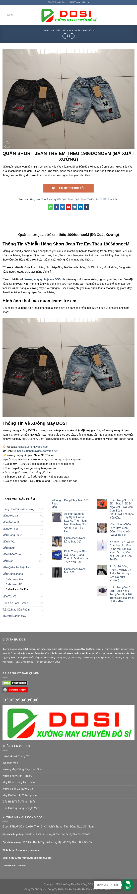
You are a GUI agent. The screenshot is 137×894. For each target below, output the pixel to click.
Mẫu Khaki (9, 548)
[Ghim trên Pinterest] (68, 207)
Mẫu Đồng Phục (12, 535)
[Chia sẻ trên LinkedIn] (80, 207)
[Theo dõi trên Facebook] (5, 700)
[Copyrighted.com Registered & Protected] (15, 691)
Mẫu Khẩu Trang (12, 554)
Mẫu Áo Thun (11, 528)
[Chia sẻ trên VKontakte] (74, 207)
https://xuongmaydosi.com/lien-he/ (37, 451)
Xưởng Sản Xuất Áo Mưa (18, 788)
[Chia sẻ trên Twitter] (62, 207)
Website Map (10, 762)
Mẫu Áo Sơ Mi (11, 522)
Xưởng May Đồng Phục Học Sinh (22, 769)
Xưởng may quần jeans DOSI (42, 279)
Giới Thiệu (75, 2)
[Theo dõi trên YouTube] (35, 700)
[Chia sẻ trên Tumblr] (86, 207)
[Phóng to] (7, 144)
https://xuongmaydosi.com (33, 446)
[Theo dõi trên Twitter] (17, 700)
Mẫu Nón (8, 561)
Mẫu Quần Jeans (64, 30)
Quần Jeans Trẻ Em (84, 30)
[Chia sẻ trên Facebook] (56, 207)
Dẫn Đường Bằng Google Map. (21, 808)
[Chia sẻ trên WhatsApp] (50, 207)
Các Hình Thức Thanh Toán (19, 801)
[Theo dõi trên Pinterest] (23, 700)
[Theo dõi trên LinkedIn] (29, 700)
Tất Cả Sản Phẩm (56, 2)
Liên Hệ (85, 2)
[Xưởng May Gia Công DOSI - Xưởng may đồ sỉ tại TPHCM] (68, 15)
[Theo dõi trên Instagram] (11, 700)
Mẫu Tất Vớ (10, 596)
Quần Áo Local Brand (15, 603)
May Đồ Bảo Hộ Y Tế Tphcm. (20, 795)
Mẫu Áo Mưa (10, 515)
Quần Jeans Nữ (14, 584)
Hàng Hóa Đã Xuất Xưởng (43, 199)
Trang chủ (48, 30)
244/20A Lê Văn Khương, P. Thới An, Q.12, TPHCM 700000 (57, 834)
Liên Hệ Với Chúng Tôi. (17, 756)
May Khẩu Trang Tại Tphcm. (19, 782)
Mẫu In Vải (9, 541)
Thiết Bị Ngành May (14, 616)
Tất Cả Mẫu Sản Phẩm (107, 199)
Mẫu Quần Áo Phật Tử (16, 567)
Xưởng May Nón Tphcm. (17, 775)
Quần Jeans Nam (15, 579)
